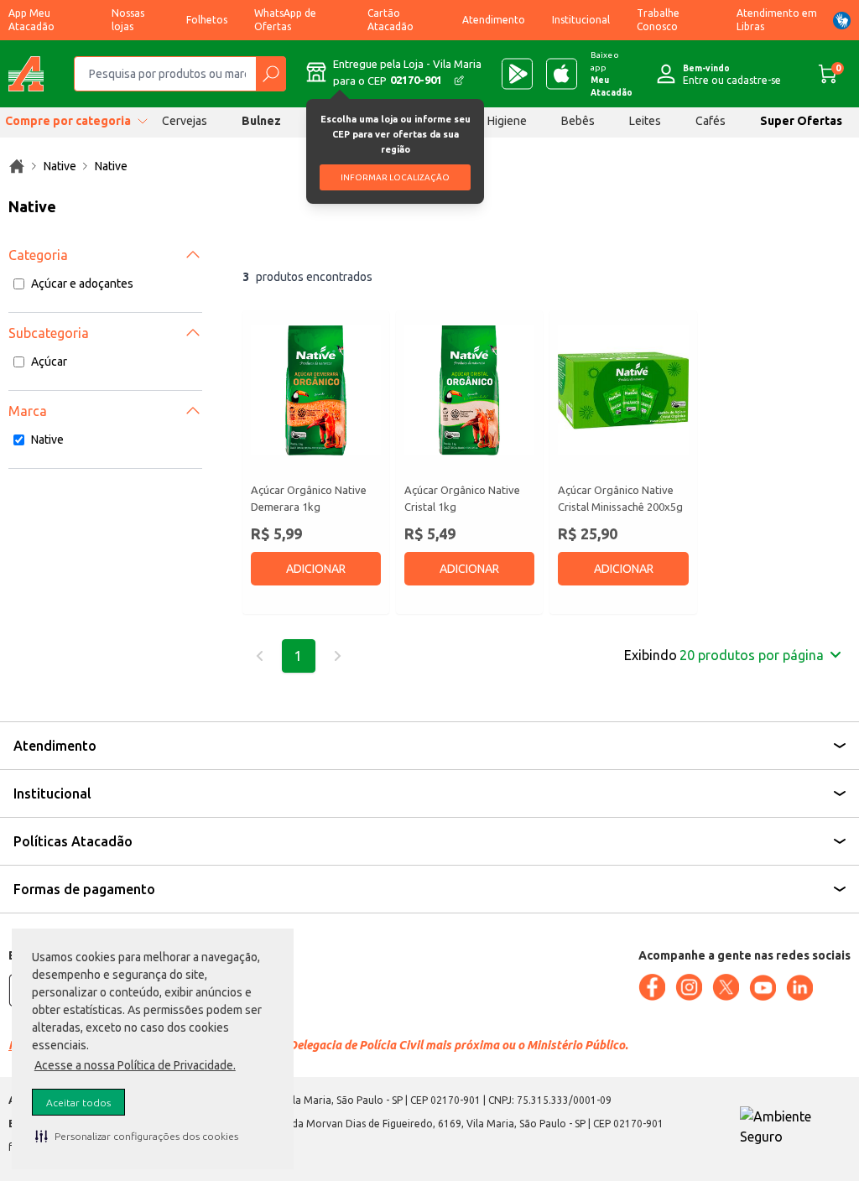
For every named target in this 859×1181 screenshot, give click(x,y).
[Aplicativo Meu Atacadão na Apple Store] (561, 74)
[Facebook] (651, 987)
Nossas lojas (128, 20)
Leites (645, 120)
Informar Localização (395, 177)
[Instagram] (688, 987)
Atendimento (493, 19)
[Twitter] (725, 987)
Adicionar (316, 568)
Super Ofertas (801, 120)
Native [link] (60, 166)
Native (47, 439)
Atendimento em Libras (777, 20)
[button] (137, 1135)
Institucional (581, 19)
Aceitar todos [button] (78, 1102)
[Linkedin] (799, 988)
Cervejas (184, 120)
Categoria (38, 255)
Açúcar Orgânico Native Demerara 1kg (309, 498)
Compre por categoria (68, 120)
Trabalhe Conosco (658, 20)
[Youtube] (762, 988)
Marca (27, 411)
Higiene (507, 120)
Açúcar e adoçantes (82, 283)
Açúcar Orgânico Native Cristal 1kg (462, 498)
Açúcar (49, 361)
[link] (16, 166)
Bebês (578, 120)
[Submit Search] (270, 74)
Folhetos (206, 19)
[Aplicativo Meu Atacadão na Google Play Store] (517, 74)
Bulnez (261, 120)
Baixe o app (612, 73)
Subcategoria (48, 333)
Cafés (710, 120)
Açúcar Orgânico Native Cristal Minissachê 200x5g (620, 498)
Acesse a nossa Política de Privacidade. (135, 1065)
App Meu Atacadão (31, 20)
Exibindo (724, 655)
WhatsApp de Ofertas (285, 20)
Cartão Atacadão (390, 20)
